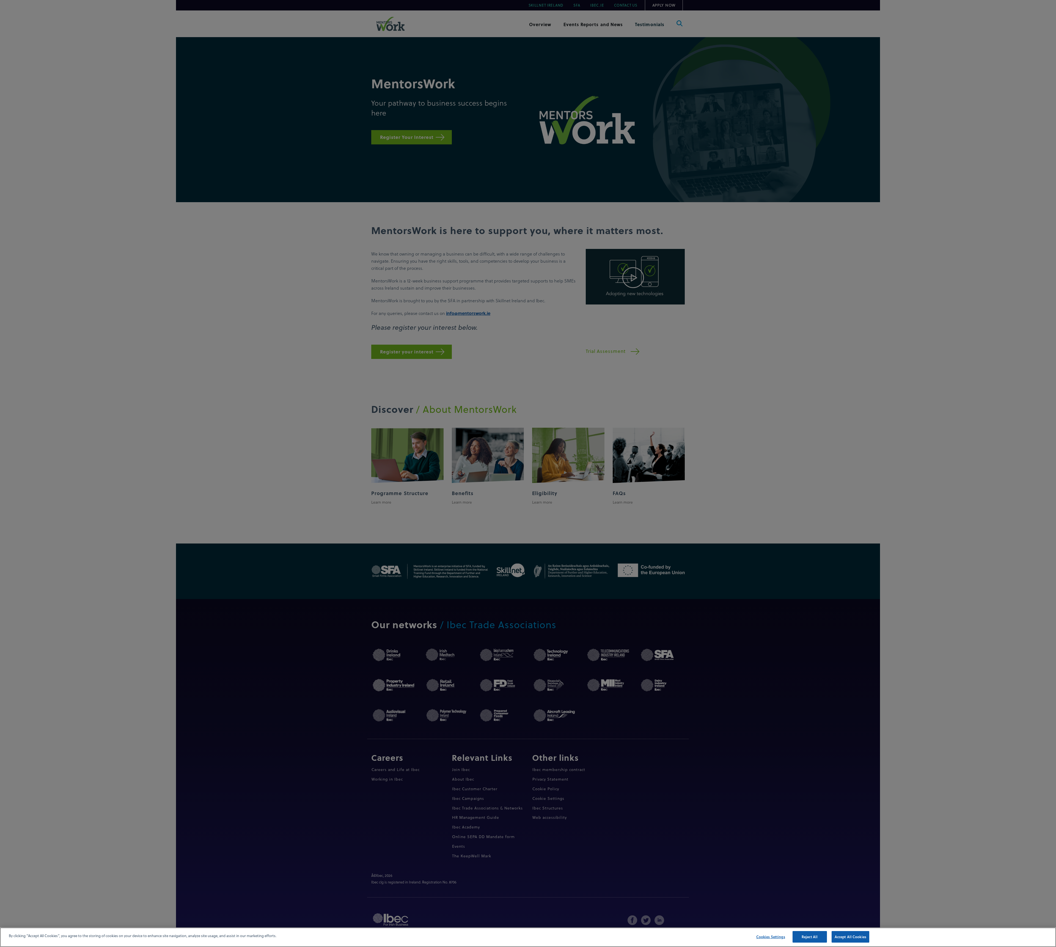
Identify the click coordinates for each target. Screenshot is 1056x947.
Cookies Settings (770, 936)
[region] (528, 937)
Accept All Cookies (850, 936)
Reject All (810, 936)
